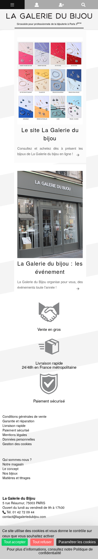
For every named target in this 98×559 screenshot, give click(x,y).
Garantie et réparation (18, 421)
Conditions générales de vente (24, 416)
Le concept (10, 468)
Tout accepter (15, 542)
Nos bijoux (10, 473)
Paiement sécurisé (16, 430)
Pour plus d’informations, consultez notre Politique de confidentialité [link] (50, 551)
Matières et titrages (16, 477)
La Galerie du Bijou (19, 498)
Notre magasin (13, 464)
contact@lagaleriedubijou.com (24, 516)
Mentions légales (15, 434)
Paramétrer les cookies (77, 542)
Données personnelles (19, 439)
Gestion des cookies (17, 443)
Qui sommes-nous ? (17, 459)
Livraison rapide (14, 425)
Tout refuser (42, 542)
